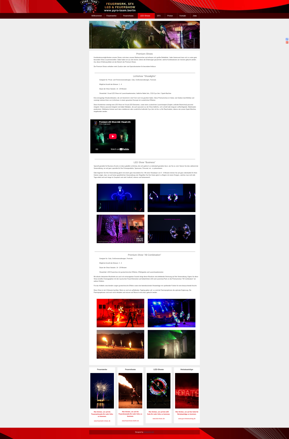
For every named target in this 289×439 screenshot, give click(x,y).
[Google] (287, 42)
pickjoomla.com (149, 432)
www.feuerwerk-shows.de (102, 421)
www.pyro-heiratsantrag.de (186, 418)
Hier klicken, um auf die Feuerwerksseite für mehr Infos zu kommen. (102, 414)
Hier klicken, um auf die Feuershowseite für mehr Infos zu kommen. (130, 414)
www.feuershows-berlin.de (130, 421)
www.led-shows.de (159, 418)
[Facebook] (287, 39)
